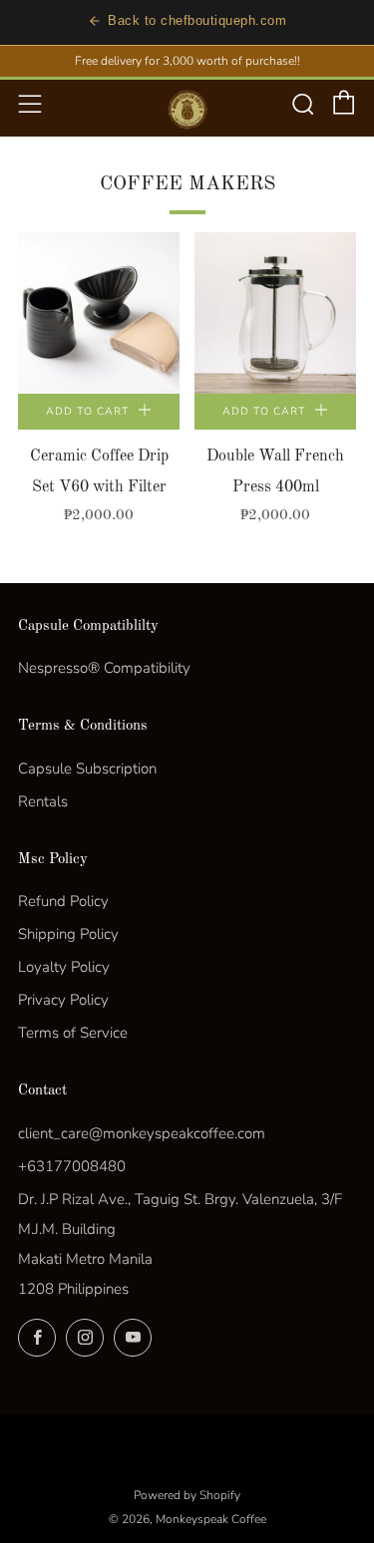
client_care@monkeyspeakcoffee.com (141, 1133)
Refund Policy (63, 901)
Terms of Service (73, 1033)
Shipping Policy (68, 934)
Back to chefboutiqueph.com (197, 20)
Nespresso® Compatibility (104, 668)
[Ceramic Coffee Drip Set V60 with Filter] (99, 313)
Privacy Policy (63, 1000)
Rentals (43, 801)
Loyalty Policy (64, 967)
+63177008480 (72, 1166)
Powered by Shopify (187, 1495)
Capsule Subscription (87, 768)
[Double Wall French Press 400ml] (275, 313)
